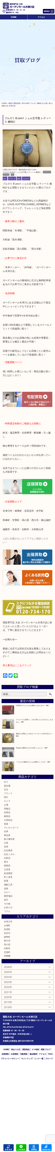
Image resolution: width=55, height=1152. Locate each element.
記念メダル (9, 854)
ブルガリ (26, 178)
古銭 (6, 842)
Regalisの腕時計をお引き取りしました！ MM (31, 748)
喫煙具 (7, 865)
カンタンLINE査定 (21, 1147)
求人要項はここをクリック (17, 665)
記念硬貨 (8, 850)
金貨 (6, 846)
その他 (7, 903)
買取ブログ (45, 1049)
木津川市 (8, 921)
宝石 (6, 789)
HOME (13, 17)
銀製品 (7, 816)
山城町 (7, 925)
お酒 (6, 804)
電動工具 (8, 884)
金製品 (7, 812)
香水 (6, 861)
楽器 (6, 888)
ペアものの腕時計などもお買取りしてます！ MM (33, 762)
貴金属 (7, 785)
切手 (6, 899)
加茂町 (7, 929)
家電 (6, 880)
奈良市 (7, 932)
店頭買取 (5, 1054)
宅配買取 (24, 1054)
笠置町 (7, 952)
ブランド (12, 178)
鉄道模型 (8, 873)
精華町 (7, 936)
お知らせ (8, 907)
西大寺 (7, 940)
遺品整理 (33, 1054)
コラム (7, 911)
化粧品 (7, 857)
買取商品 (26, 1049)
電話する (8, 1147)
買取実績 (46, 1147)
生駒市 (7, 948)
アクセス (41, 17)
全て (5, 178)
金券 (6, 831)
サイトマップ (26, 1058)
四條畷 (7, 955)
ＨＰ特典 (35, 1049)
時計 (19, 178)
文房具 (7, 869)
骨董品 (7, 808)
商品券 (7, 835)
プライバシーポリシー (10, 1058)
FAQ (50, 1054)
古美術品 (8, 819)
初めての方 (15, 1049)
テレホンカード (11, 827)
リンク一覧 (38, 1058)
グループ (49, 1058)
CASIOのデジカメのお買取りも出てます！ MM (32, 705)
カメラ (7, 800)
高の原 (7, 944)
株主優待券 (9, 838)
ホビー (7, 892)
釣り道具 (8, 876)
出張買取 (14, 1054)
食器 (6, 823)
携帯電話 (8, 895)
